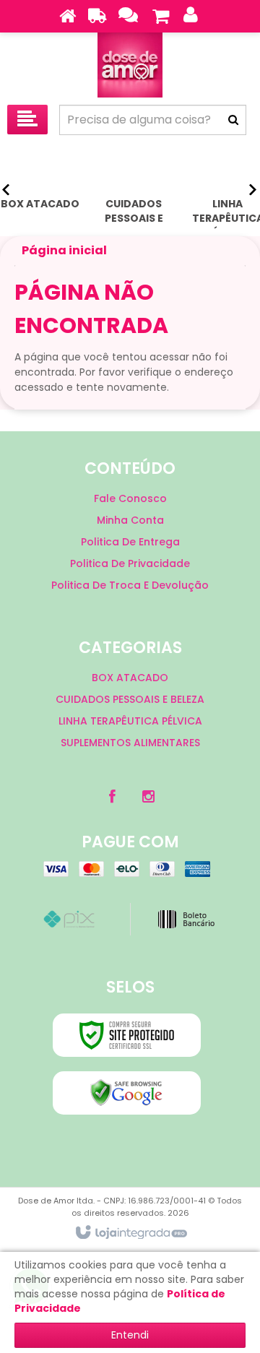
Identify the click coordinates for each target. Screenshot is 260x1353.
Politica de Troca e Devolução (130, 585)
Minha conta (130, 520)
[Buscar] (233, 120)
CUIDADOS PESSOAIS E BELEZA (130, 699)
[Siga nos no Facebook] (112, 797)
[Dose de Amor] (130, 65)
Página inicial (64, 250)
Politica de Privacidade (130, 563)
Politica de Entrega (130, 542)
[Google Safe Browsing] (127, 1092)
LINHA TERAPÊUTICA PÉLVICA (130, 721)
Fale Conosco (130, 498)
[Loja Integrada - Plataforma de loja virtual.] (130, 1233)
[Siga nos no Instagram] (148, 797)
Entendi (130, 1335)
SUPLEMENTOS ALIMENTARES (130, 742)
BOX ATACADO (130, 677)
